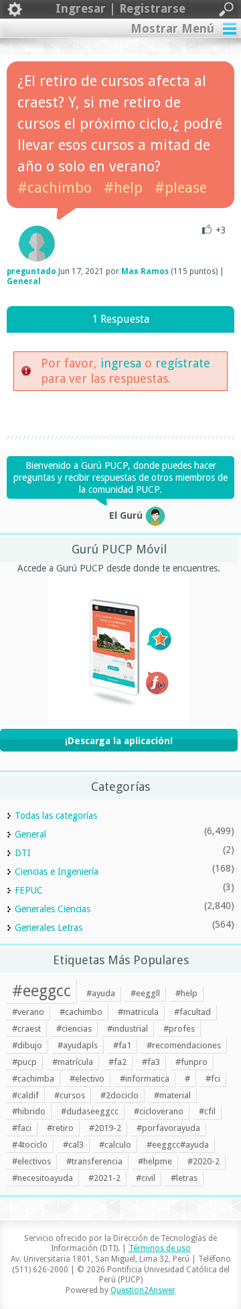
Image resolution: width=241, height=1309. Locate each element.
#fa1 (122, 1045)
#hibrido (29, 1111)
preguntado (31, 271)
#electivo (87, 1079)
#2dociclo (119, 1095)
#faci (21, 1128)
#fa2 (117, 1062)
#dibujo (27, 1045)
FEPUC (29, 890)
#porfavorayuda (168, 1128)
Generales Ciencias (52, 909)
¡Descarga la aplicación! (119, 741)
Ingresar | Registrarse (120, 8)
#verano (28, 1012)
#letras (184, 1178)
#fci (213, 1079)
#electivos (31, 1161)
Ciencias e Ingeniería (56, 871)
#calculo (115, 1145)
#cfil (207, 1111)
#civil (145, 1178)
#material (172, 1095)
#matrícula (72, 1062)
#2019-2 (105, 1128)
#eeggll (145, 993)
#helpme (155, 1161)
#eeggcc (41, 991)
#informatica (144, 1079)
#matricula (138, 1012)
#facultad (192, 1012)
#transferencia (94, 1161)
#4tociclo (30, 1145)
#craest (26, 1029)
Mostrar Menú (172, 28)
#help (123, 187)
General (24, 281)
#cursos (69, 1095)
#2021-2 (104, 1178)
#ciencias (74, 1029)
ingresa (120, 363)
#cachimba (33, 1079)
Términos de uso (160, 1248)
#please (181, 187)
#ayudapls (78, 1045)
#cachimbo (54, 187)
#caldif (25, 1095)
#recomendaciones (184, 1045)
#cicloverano (158, 1111)
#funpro (191, 1062)
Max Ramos (145, 271)
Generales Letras (48, 927)
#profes (179, 1029)
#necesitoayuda (42, 1178)
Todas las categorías (56, 815)
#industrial (127, 1029)
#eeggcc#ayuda (178, 1145)
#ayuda (100, 993)
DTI (23, 853)
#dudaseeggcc (89, 1111)
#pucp (24, 1062)
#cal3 (73, 1145)
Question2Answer (142, 1290)
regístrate (182, 363)
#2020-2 (203, 1161)
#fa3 (151, 1062)
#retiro (60, 1128)
